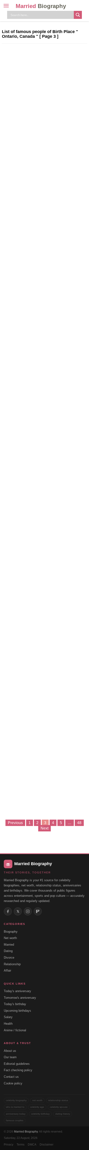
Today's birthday (15, 1004)
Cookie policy (13, 1083)
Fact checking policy (18, 1070)
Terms (20, 1144)
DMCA (32, 1144)
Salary (8, 1017)
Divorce (9, 957)
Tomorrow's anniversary (20, 997)
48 (79, 823)
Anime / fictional (15, 1030)
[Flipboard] (38, 911)
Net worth (10, 938)
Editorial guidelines (17, 1064)
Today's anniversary (17, 991)
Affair (7, 970)
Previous (15, 823)
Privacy (8, 1144)
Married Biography (26, 1131)
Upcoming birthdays (17, 1010)
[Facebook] (8, 911)
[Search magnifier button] (78, 15)
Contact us (11, 1076)
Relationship (12, 964)
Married (41, 6)
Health (8, 1023)
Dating (8, 951)
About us (10, 1051)
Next (44, 828)
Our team (10, 1057)
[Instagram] (28, 911)
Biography (11, 931)
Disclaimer (46, 1144)
